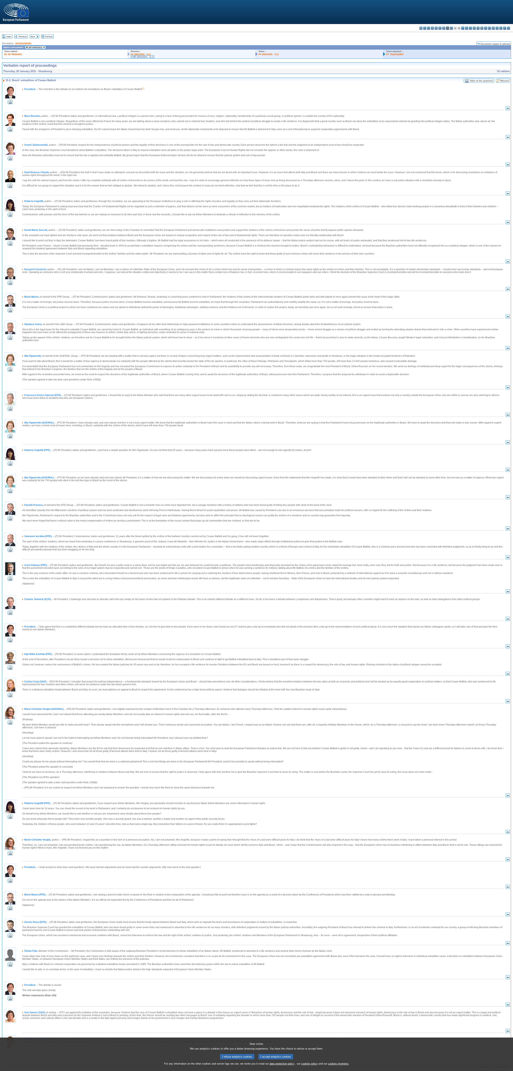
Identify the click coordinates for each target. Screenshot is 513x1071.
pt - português (489, 28)
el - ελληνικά (443, 28)
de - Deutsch (436, 28)
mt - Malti (478, 28)
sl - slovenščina (500, 28)
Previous (23, 36)
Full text (49, 36)
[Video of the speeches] (10, 103)
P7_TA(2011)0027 (395, 54)
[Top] (507, 109)
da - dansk (432, 28)
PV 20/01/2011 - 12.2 (269, 54)
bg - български (420, 28)
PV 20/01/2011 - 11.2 (141, 54)
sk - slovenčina (497, 28)
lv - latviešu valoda (466, 28)
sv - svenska (508, 28)
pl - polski (485, 28)
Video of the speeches (481, 81)
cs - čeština (428, 28)
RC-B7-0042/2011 (13, 54)
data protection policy (282, 1063)
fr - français (451, 28)
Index (8, 36)
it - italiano (462, 28)
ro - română (493, 28)
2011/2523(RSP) (23, 43)
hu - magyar (474, 28)
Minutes (504, 81)
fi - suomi (504, 28)
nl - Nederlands (481, 28)
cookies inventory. (338, 1063)
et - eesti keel (439, 28)
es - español (424, 28)
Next (33, 36)
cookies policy (309, 1063)
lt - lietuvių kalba (470, 28)
